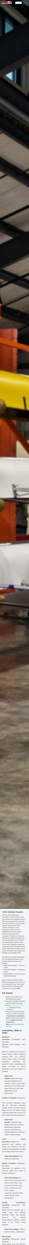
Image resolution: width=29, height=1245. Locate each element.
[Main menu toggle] (25, 3)
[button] (18, 3)
